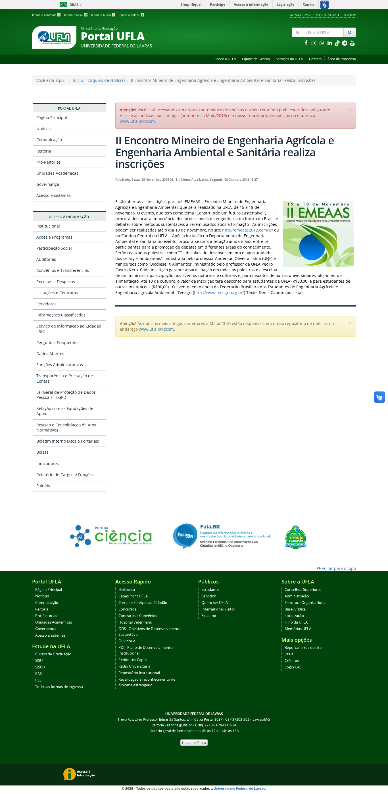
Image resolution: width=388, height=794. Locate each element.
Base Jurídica (295, 609)
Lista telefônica (194, 742)
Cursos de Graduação (53, 654)
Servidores (46, 304)
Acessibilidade (300, 15)
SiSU (39, 660)
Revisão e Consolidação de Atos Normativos (66, 427)
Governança (47, 184)
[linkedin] (330, 42)
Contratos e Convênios (137, 615)
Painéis (43, 485)
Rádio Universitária (134, 666)
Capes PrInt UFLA (133, 596)
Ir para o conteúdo (46, 14)
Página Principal (51, 117)
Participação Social (54, 248)
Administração (297, 596)
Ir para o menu (75, 14)
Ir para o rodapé (131, 14)
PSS (38, 680)
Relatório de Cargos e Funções (65, 474)
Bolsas (42, 452)
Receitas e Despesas (55, 281)
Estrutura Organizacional (305, 602)
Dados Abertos (50, 353)
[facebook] (306, 42)
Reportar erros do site (303, 647)
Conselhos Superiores (303, 589)
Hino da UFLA (296, 622)
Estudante (210, 589)
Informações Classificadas (60, 315)
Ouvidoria (126, 641)
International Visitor (218, 609)
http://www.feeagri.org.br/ (219, 292)
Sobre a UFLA (225, 59)
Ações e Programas (54, 237)
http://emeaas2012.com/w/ (247, 230)
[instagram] (314, 42)
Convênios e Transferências (62, 270)
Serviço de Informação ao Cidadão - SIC (68, 328)
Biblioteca (126, 589)
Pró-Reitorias (48, 162)
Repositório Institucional (139, 672)
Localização (294, 615)
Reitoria (43, 151)
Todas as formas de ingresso (59, 686)
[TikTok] (337, 42)
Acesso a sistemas (53, 195)
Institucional (48, 226)
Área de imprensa (341, 59)
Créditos (292, 660)
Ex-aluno (208, 615)
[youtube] (352, 42)
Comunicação (49, 139)
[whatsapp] (322, 42)
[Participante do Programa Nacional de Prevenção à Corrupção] (295, 536)
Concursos (127, 609)
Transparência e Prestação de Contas (64, 378)
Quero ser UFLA (214, 602)
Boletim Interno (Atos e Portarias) (67, 441)
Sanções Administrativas (59, 364)
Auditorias (46, 259)
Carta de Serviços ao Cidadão (142, 602)
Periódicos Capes (132, 659)
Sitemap (350, 15)
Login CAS (293, 667)
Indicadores (47, 463)
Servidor (208, 596)
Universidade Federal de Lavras (239, 789)
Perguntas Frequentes (57, 342)
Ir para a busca (102, 14)
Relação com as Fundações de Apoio (64, 411)
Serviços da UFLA (289, 59)
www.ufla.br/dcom (137, 121)
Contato (315, 59)
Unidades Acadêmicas (57, 173)
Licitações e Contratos (57, 292)
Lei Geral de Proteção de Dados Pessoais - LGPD (66, 394)
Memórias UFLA (298, 628)
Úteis (289, 654)
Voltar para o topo (338, 568)
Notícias (44, 128)
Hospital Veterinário (135, 622)
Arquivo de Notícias (107, 80)
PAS (38, 673)
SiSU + (40, 667)
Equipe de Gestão (256, 59)
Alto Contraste (328, 15)
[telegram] (345, 42)
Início (78, 80)
